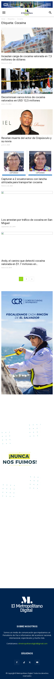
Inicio (3, 19)
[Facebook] (16, 662)
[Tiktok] (24, 662)
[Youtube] (37, 662)
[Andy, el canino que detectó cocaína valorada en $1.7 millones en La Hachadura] (27, 244)
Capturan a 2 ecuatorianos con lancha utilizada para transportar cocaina (24, 180)
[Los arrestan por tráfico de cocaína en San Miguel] (27, 204)
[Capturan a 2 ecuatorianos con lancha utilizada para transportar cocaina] (27, 163)
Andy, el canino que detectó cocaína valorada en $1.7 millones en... (23, 262)
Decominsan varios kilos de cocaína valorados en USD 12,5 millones (23, 99)
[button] (50, 12)
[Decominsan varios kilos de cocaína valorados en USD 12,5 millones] (27, 81)
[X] (30, 662)
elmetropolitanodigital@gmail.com (32, 643)
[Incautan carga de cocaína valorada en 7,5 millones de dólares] (27, 40)
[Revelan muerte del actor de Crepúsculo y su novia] (27, 122)
